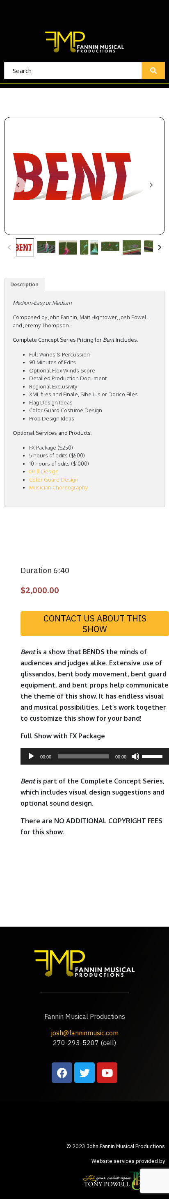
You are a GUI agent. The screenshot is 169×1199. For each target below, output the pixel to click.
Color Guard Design (53, 479)
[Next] (160, 247)
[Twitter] (84, 1072)
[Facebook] (62, 1072)
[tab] (24, 284)
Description (24, 284)
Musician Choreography (58, 487)
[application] (95, 756)
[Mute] (135, 756)
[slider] (153, 755)
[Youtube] (107, 1072)
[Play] (31, 756)
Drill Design (44, 471)
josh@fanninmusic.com (85, 1033)
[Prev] (9, 247)
